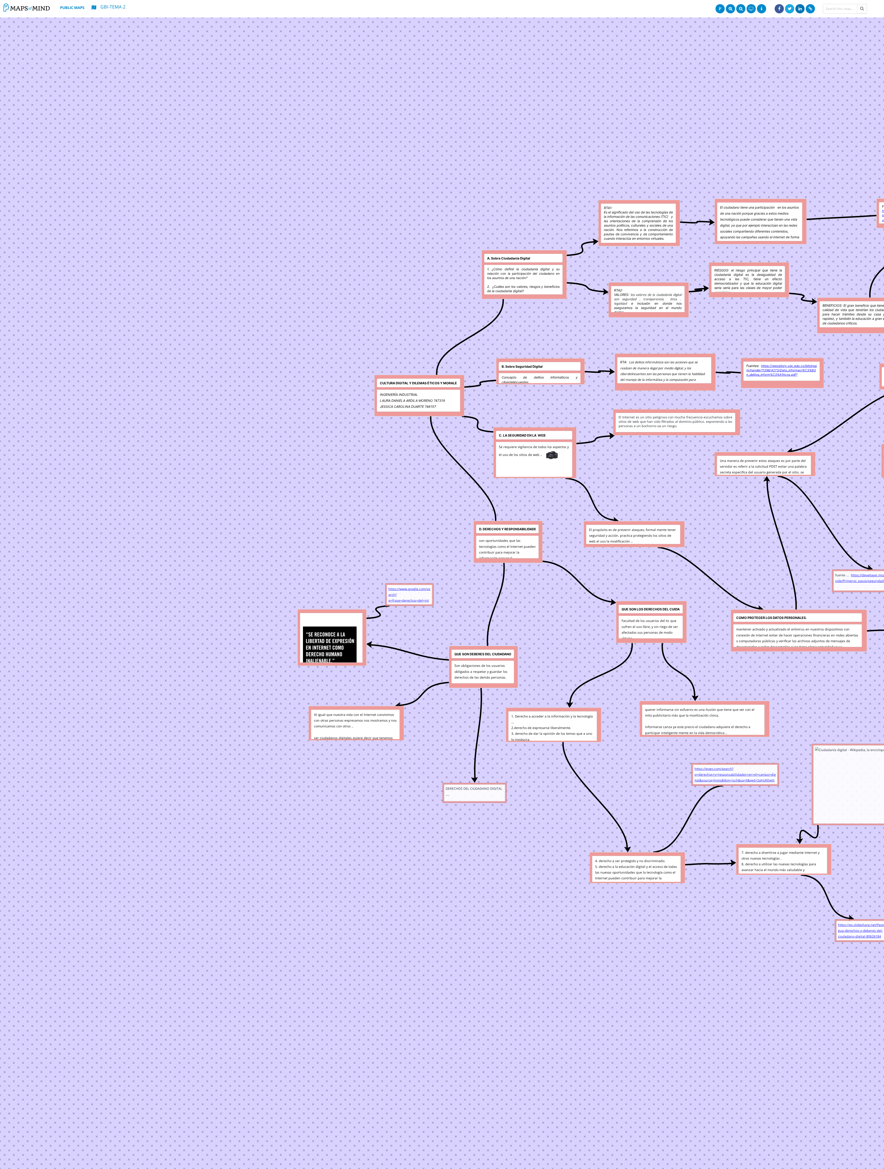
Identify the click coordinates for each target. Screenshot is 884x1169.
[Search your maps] (862, 9)
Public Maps (72, 7)
